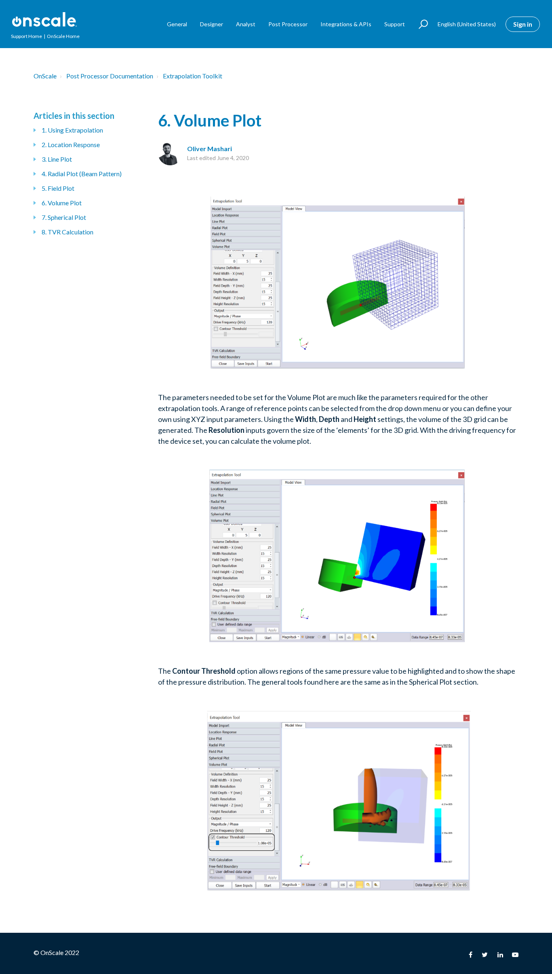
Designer (211, 24)
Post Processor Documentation (109, 76)
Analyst (245, 24)
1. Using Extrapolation (72, 130)
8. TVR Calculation (67, 232)
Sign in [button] (522, 24)
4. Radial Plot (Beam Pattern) (82, 173)
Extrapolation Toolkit (192, 76)
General (177, 24)
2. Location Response (71, 144)
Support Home (26, 36)
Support (394, 24)
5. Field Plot (58, 188)
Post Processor (288, 24)
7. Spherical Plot (64, 217)
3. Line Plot (57, 159)
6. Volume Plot (62, 203)
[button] (419, 24)
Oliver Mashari (209, 148)
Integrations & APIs (345, 24)
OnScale (45, 76)
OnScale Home (63, 36)
